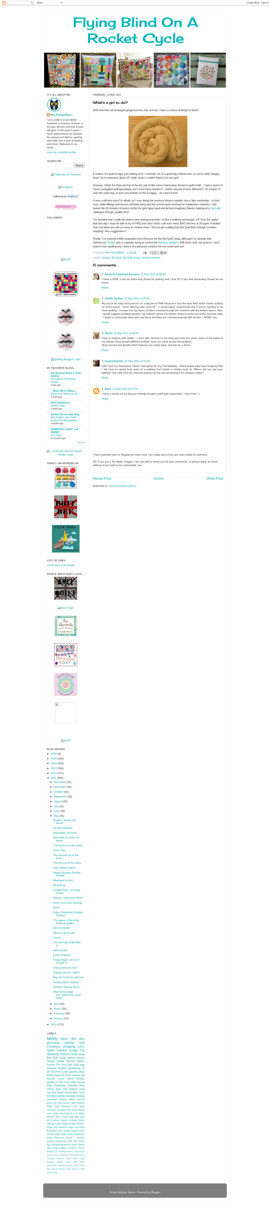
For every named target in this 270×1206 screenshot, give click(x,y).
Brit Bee (77, 1038)
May (57, 816)
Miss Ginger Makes (57, 1148)
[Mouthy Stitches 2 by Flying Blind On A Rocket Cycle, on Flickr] (66, 325)
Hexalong (64, 1113)
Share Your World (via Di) (64, 393)
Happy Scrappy (69, 1120)
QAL (76, 1064)
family (52, 1038)
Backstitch (52, 1130)
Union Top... (60, 850)
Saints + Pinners (75, 1137)
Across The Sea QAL (60, 1064)
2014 (54, 763)
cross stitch (65, 1078)
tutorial (61, 1096)
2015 (54, 758)
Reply (105, 287)
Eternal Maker (75, 1061)
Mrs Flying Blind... (62, 114)
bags (71, 1127)
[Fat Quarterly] (65, 635)
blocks (80, 1057)
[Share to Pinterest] (165, 252)
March (58, 1008)
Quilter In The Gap (58, 1082)
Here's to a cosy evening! (67, 902)
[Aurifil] (65, 259)
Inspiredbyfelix (114, 361)
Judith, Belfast (114, 298)
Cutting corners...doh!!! (66, 972)
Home (159, 478)
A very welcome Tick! (65, 967)
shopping (69, 1046)
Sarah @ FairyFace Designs (122, 274)
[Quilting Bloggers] (65, 359)
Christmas (53, 1046)
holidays (51, 1068)
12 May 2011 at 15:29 (125, 388)
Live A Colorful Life (61, 1155)
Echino (80, 1078)
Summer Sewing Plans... (67, 987)
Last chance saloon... (65, 867)
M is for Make (77, 1113)
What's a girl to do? (64, 932)
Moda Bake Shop (64, 1134)
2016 (54, 753)
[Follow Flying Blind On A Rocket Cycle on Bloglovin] (66, 197)
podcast (51, 1141)
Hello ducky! (60, 950)
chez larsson (72, 1169)
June (57, 811)
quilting (69, 1042)
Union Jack (54, 1089)
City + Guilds (63, 1130)
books (68, 1092)
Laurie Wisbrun (62, 1123)
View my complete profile (61, 152)
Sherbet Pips (76, 1085)
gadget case (63, 1162)
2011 (54, 778)
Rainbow (66, 1106)
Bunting (62, 1151)
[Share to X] (158, 252)
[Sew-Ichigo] (66, 607)
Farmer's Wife (69, 1103)
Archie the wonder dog (65, 414)
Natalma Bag (57, 405)
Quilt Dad (74, 1116)
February (59, 1013)
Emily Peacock (55, 1075)
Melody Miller (67, 1099)
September (60, 796)
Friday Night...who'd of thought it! (66, 961)
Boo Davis (58, 1092)
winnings (71, 1096)
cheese (61, 1169)
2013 (54, 768)
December (60, 782)
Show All (80, 443)
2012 (54, 773)
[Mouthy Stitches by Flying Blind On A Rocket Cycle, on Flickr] (66, 350)
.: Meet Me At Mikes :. (64, 390)
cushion (62, 1050)
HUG (68, 1075)
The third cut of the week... (68, 845)
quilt (81, 1042)
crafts (81, 1169)
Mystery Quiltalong (69, 1068)
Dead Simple (77, 1144)
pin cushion (53, 1120)
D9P (75, 1162)
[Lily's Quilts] (65, 665)
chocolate (79, 1127)
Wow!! (56, 907)
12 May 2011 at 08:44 (126, 333)
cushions (51, 1110)
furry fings (56, 435)
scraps (73, 1050)
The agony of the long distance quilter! (66, 922)
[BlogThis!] (155, 252)
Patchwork (79, 1134)
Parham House (76, 1148)
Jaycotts (215, 208)
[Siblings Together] (66, 297)
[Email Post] (144, 252)
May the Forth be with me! (68, 977)
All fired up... (60, 885)
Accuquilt (55, 1144)
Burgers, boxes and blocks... (64, 821)
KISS (82, 1162)
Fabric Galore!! (62, 955)
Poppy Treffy (72, 1165)
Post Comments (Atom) (122, 486)
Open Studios (77, 1123)
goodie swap (77, 1071)
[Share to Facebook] (162, 252)
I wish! (56, 937)
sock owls (72, 1141)
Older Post (214, 478)
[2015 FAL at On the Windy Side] (65, 488)
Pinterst (60, 1158)
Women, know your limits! (68, 897)
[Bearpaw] (65, 695)
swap (81, 1054)
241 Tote (57, 1103)
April (57, 1004)
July (56, 806)
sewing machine (150, 257)
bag (82, 1064)
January (59, 1018)
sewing (76, 1075)
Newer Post (102, 478)
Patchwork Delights (56, 1165)
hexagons (62, 1110)
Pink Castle (62, 1071)
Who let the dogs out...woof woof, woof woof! (66, 994)
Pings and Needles (57, 1127)
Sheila (110, 242)
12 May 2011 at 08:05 (153, 274)
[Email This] (151, 252)
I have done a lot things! (61, 565)
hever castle (52, 1172)
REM (68, 1158)
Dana (108, 388)
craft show (78, 1106)
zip (82, 1075)
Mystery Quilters (168, 242)
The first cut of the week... (68, 863)
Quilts (73, 1082)
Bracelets (66, 1144)
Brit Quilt (116, 257)
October (59, 791)
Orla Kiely (74, 1155)
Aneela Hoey (68, 1054)
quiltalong (61, 1141)
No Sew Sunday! (62, 828)
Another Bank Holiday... (66, 982)
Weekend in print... (64, 880)
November (60, 787)
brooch (51, 1078)
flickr (75, 1092)
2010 (54, 1024)
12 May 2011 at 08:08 (137, 298)
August (58, 801)
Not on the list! (61, 928)
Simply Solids (55, 1061)
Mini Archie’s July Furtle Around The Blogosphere (64, 419)
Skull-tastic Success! (65, 832)
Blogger (155, 1192)
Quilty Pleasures (55, 1137)
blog (82, 1116)
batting (106, 257)
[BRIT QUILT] (65, 598)
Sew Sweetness (60, 402)
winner (71, 1057)
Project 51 (52, 1151)
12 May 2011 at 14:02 (137, 361)
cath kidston (70, 1089)
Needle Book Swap (57, 1116)
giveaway (53, 1042)
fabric (64, 1038)
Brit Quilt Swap (131, 257)
